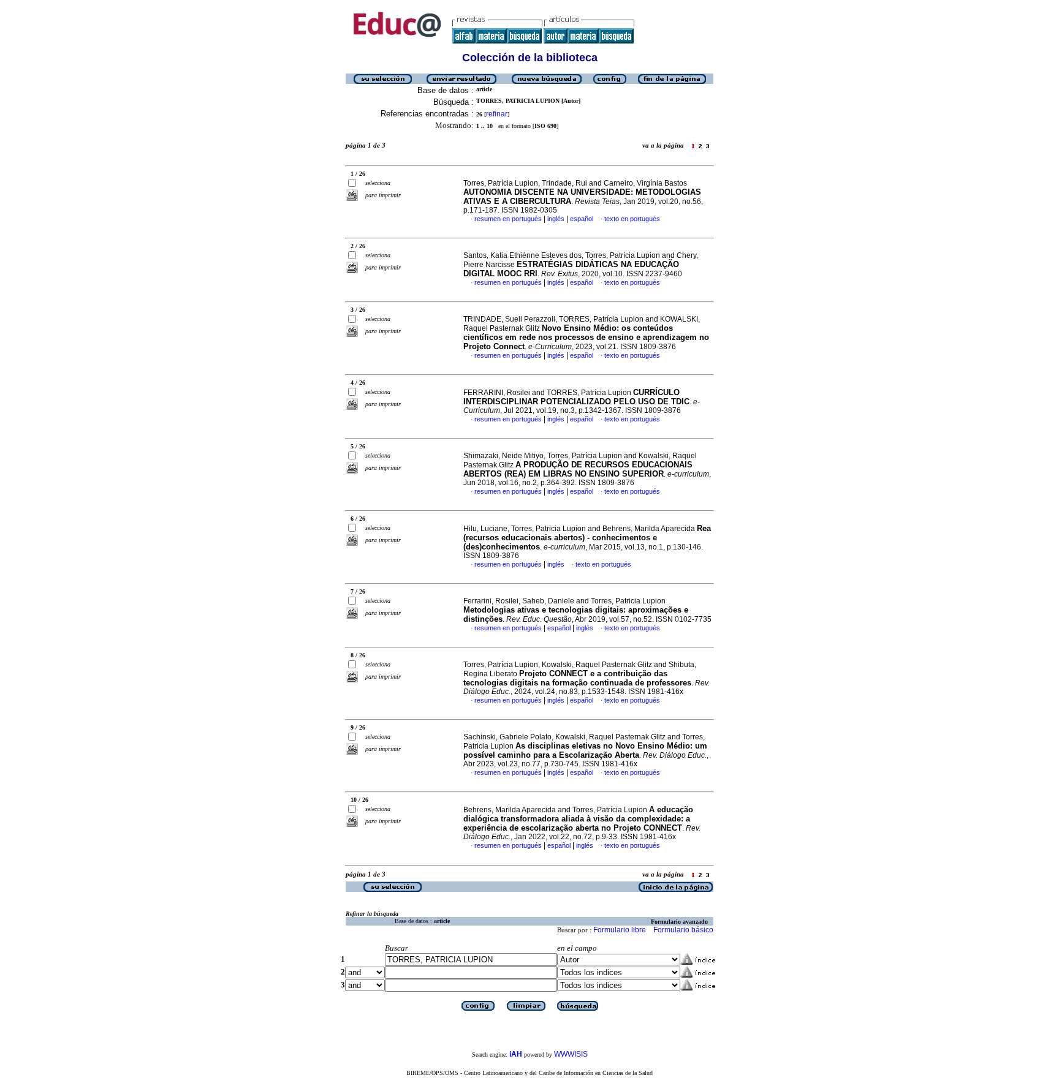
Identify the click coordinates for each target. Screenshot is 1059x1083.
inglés (555, 218)
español (581, 218)
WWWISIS (571, 1054)
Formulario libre (619, 930)
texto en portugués (632, 218)
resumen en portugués (508, 218)
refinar (496, 114)
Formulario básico (683, 930)
